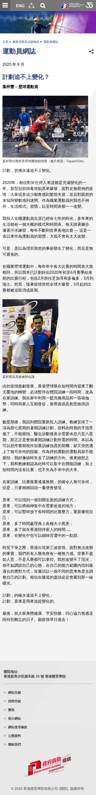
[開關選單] (5, 5)
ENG (20, 6)
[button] (31, 5)
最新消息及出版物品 (26, 42)
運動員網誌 (50, 42)
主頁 (5, 42)
